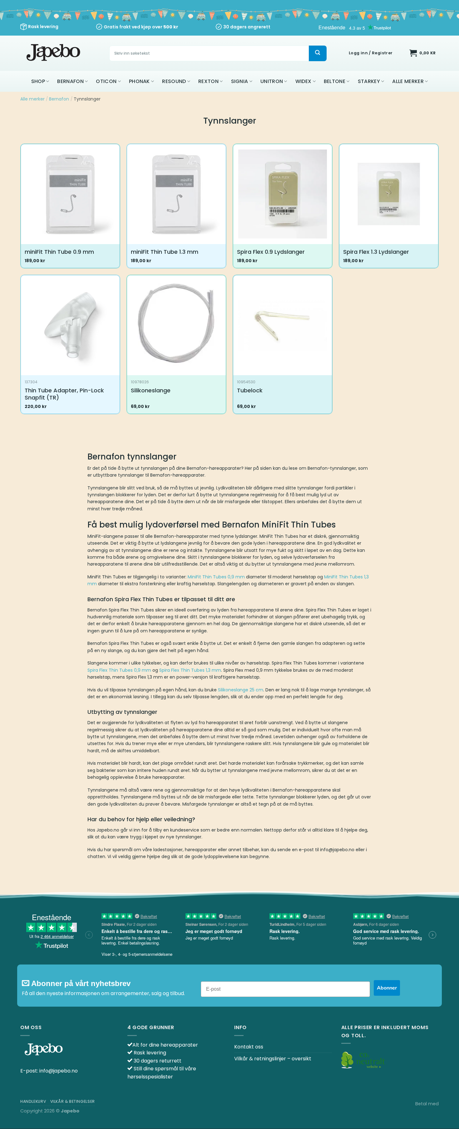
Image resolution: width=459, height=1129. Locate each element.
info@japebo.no (58, 1070)
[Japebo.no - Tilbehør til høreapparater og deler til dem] (54, 53)
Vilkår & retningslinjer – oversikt (272, 1058)
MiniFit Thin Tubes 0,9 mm (216, 577)
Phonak (139, 81)
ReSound (174, 81)
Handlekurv (33, 1101)
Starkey (369, 81)
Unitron (271, 81)
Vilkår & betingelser (72, 1101)
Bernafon (70, 81)
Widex (303, 81)
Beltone (334, 81)
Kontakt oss (248, 1046)
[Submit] (317, 53)
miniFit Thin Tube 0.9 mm (59, 251)
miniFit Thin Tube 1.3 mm (164, 251)
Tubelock (250, 390)
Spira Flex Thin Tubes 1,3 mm (190, 670)
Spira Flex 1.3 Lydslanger (376, 251)
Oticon (106, 81)
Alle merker (408, 81)
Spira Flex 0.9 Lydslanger (271, 251)
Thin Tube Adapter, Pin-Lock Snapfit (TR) (64, 394)
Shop (38, 81)
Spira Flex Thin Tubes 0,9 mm (119, 670)
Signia (239, 81)
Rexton (208, 81)
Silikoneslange (150, 390)
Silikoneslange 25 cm (240, 690)
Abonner (387, 987)
